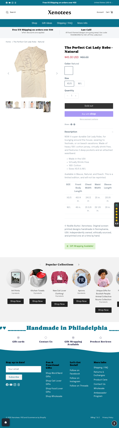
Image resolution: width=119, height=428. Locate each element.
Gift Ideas (47, 23)
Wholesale (99, 388)
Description (71, 132)
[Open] (6, 422)
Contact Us (99, 384)
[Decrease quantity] (67, 95)
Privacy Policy (107, 417)
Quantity (69, 91)
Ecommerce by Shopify (37, 417)
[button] (116, 214)
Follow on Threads (79, 386)
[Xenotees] (59, 12)
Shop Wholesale (54, 396)
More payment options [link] (89, 119)
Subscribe (14, 377)
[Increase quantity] (76, 95)
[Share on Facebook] (71, 124)
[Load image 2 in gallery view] (33, 72)
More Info (82, 23)
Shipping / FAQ (65, 23)
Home (8, 42)
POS (22, 417)
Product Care (100, 380)
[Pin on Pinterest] (74, 124)
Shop (34, 23)
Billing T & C (95, 417)
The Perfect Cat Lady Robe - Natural (28, 42)
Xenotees (16, 417)
